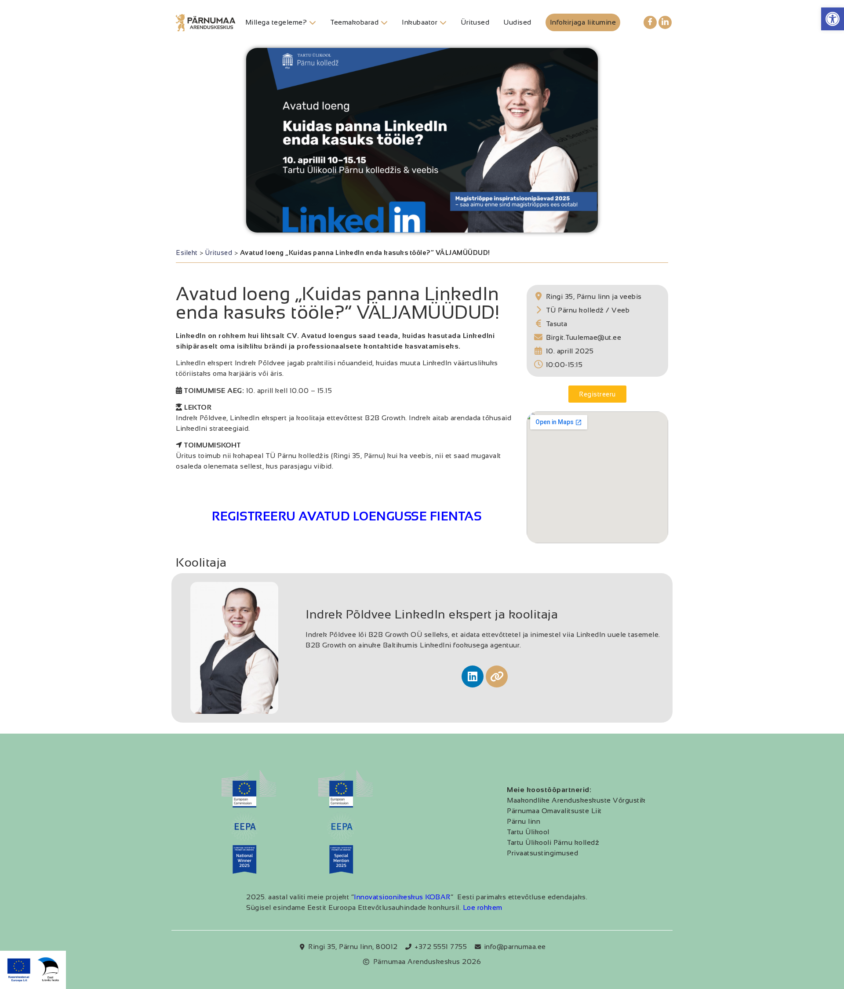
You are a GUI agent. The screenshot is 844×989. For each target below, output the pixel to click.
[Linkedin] (473, 676)
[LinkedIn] (665, 22)
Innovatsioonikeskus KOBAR (402, 897)
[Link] (497, 676)
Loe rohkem (482, 907)
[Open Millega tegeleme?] (312, 22)
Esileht (187, 252)
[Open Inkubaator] (443, 22)
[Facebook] (650, 22)
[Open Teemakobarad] (384, 22)
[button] (832, 18)
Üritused (218, 252)
